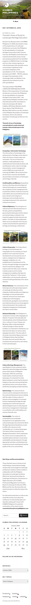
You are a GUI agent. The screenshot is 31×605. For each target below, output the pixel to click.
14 (15, 538)
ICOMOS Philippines (10, 11)
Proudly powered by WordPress (11, 601)
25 (4, 545)
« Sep (7, 548)
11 (4, 538)
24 (27, 542)
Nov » (23, 548)
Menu (16, 21)
